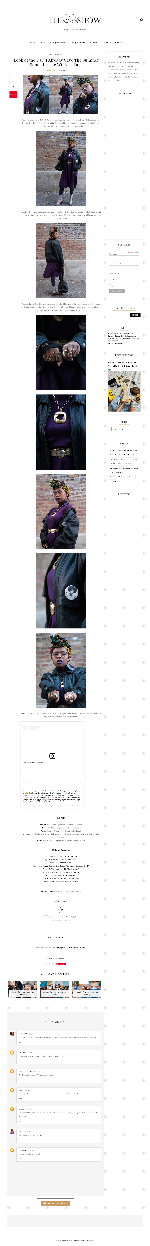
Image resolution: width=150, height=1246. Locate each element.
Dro (46, 70)
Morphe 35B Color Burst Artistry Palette (61, 882)
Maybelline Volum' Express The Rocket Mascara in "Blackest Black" (61, 866)
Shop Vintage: (61, 901)
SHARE (51, 964)
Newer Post (49, 1203)
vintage (113, 481)
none (21, 1090)
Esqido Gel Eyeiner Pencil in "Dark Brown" (61, 869)
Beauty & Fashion (77, 42)
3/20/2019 (30, 1150)
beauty (113, 450)
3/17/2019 (28, 1109)
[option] (23, 991)
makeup (129, 463)
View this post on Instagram (33, 762)
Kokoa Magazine (25, 1052)
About (42, 42)
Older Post (62, 1203)
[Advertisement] (124, 199)
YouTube (93, 42)
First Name (113, 254)
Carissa (21, 1109)
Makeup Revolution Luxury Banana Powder (61, 872)
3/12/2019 (36, 1071)
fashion (113, 455)
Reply (20, 1042)
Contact (118, 42)
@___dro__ (120, 429)
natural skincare (130, 468)
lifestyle (134, 459)
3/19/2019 (26, 1131)
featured (114, 459)
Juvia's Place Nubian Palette (61, 863)
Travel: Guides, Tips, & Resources (122, 336)
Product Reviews (115, 343)
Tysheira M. (23, 1034)
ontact (83, 948)
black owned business (127, 450)
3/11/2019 (32, 1034)
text (112, 286)
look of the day (54, 55)
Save (14, 94)
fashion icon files (126, 455)
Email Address (115, 264)
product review (116, 472)
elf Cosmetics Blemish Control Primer (61, 856)
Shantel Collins (25, 1071)
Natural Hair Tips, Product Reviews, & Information (123, 340)
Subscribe (106, 42)
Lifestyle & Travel (57, 42)
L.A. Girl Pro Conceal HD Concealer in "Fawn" (61, 879)
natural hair (115, 468)
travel (132, 477)
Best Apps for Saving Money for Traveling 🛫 (123, 366)
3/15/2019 (27, 1090)
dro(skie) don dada (43, 806)
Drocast (76, 948)
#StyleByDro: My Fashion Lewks (121, 333)
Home (32, 42)
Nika (20, 1131)
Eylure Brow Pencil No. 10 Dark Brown (61, 859)
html (112, 280)
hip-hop (124, 459)
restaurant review (118, 477)
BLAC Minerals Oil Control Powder (61, 875)
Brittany (22, 1150)
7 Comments (62, 70)
